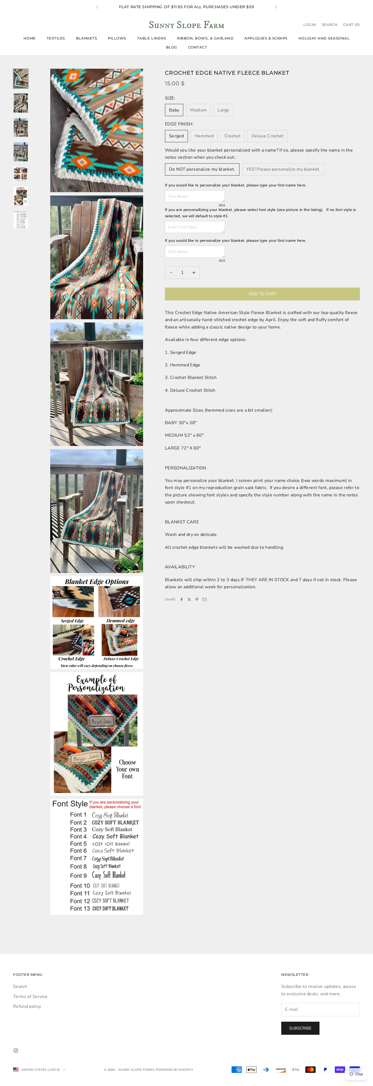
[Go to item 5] (20, 174)
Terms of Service (30, 997)
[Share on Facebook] (181, 599)
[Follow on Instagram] (16, 1050)
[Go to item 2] (20, 103)
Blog (171, 47)
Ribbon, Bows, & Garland (205, 38)
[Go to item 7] (20, 219)
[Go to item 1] (20, 79)
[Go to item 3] (20, 127)
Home (29, 38)
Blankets (86, 38)
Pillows (117, 38)
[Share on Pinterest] (197, 599)
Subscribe (300, 1028)
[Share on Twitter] (189, 599)
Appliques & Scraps (266, 38)
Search (20, 987)
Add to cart (262, 294)
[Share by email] (204, 599)
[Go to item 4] (20, 152)
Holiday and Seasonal (324, 38)
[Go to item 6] (20, 196)
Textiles (56, 38)
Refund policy (27, 1006)
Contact (197, 47)
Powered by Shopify (174, 1070)
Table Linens (151, 38)
